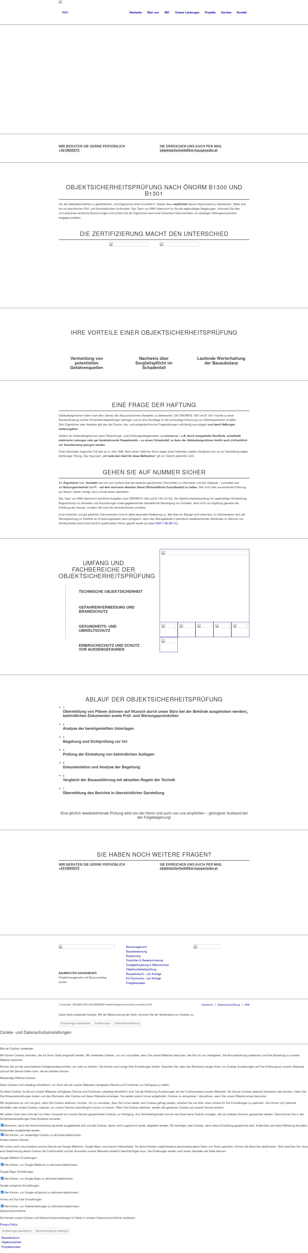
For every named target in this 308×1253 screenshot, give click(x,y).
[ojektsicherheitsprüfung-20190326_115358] (187, 629)
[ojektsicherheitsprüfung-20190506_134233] (223, 629)
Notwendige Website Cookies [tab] (17, 1078)
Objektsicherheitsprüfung (141, 969)
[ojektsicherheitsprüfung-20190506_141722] (240, 629)
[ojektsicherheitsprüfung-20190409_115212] (204, 629)
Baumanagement (136, 947)
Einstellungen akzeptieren (76, 1023)
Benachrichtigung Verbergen (52, 1230)
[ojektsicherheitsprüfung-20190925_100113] (169, 644)
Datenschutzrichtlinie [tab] (12, 1211)
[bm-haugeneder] (63, 12)
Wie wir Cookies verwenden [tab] (16, 1048)
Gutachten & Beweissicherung (144, 960)
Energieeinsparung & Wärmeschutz (147, 965)
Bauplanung (133, 956)
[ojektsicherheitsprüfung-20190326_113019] (204, 585)
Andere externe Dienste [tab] (14, 1140)
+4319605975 (69, 150)
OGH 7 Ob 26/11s (166, 523)
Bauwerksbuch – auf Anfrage (143, 974)
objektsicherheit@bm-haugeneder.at (188, 150)
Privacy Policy (9, 1224)
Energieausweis (135, 983)
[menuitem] (135, 12)
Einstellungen (102, 1023)
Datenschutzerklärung (127, 1023)
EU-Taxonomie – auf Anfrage (143, 978)
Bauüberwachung (136, 951)
